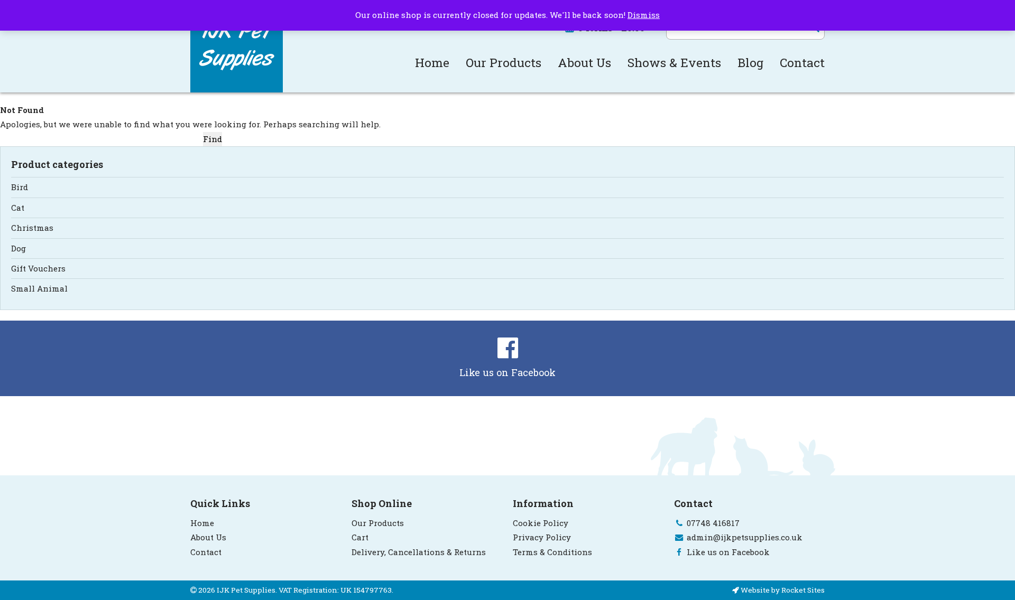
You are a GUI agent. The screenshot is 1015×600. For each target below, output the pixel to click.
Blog (750, 62)
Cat (17, 207)
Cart (360, 537)
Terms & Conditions (552, 552)
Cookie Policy (540, 523)
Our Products (503, 62)
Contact (802, 62)
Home (432, 62)
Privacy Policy (542, 537)
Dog (18, 248)
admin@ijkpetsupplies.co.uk (744, 537)
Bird (19, 187)
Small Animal (39, 288)
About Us (584, 62)
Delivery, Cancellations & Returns (419, 552)
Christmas (32, 227)
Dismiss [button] (644, 15)
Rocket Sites (803, 590)
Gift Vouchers (38, 268)
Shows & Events (674, 62)
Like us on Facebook (507, 372)
